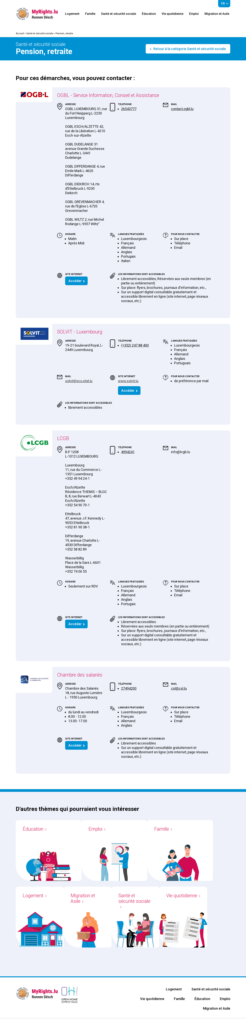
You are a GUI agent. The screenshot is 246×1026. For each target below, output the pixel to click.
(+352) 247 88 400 (135, 345)
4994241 (128, 452)
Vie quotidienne (172, 14)
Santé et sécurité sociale (118, 14)
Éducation (149, 14)
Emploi (194, 14)
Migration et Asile (216, 14)
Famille (90, 14)
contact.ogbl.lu (182, 109)
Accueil (20, 33)
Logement (72, 14)
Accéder (75, 281)
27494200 (128, 688)
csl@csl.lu (179, 688)
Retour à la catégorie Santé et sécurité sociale (189, 49)
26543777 (128, 109)
